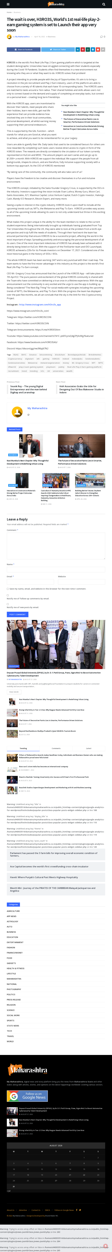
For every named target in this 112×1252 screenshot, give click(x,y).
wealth (69, 371)
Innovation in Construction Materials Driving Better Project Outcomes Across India (21, 493)
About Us (10, 1210)
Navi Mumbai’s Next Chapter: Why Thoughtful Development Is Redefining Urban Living (54, 699)
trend (24, 371)
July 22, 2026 (25, 735)
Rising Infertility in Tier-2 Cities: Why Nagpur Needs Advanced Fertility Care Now (51, 710)
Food (9, 958)
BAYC (24, 355)
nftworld (12, 367)
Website (62, 576)
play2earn (50, 367)
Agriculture (13, 911)
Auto (9, 926)
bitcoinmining (46, 355)
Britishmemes (95, 355)
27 (56, 1180)
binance (33, 355)
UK (48, 371)
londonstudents (93, 359)
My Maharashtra (22, 36)
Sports (10, 1020)
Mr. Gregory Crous (80, 363)
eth (38, 359)
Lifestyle (11, 973)
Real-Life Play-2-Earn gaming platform (84, 367)
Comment (12, 530)
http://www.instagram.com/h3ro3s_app (40, 304)
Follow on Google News (64, 1210)
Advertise (23, 1210)
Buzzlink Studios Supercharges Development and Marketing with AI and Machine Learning (55, 787)
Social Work (13, 1015)
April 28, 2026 (81, 499)
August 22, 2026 (14, 467)
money (66, 363)
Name (10, 564)
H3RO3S (56, 359)
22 (84, 1175)
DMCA (47, 1210)
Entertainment (15, 942)
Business (17, 12)
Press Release (14, 999)
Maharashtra (14, 978)
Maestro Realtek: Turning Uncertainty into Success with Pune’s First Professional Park (54, 777)
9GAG (15, 355)
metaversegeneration (50, 363)
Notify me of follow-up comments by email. (28, 598)
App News (11, 916)
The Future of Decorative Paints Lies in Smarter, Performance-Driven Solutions (51, 720)
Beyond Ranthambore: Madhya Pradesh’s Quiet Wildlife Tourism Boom (47, 731)
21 (70, 1175)
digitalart (29, 359)
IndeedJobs (77, 359)
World (10, 1041)
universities (58, 371)
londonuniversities (16, 363)
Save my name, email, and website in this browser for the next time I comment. (48, 588)
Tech (9, 1031)
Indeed (66, 359)
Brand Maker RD (51, 1216)
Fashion (11, 947)
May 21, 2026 (46, 504)
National (12, 984)
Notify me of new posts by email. (23, 607)
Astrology (12, 921)
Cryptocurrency (15, 359)
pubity (61, 367)
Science (11, 1010)
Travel (10, 1036)
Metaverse (32, 363)
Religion (11, 1005)
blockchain (60, 355)
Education (13, 666)
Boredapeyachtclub (77, 355)
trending (34, 371)
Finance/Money (15, 952)
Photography (14, 989)
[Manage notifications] (105, 1246)
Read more (14, 692)
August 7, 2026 (65, 467)
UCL (42, 371)
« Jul (8, 1191)
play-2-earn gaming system (31, 367)
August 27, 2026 (30, 679)
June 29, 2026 (13, 499)
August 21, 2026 (26, 713)
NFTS (100, 363)
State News (13, 1025)
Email (10, 576)
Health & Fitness (15, 968)
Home (9, 12)
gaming (46, 359)
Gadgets (11, 963)
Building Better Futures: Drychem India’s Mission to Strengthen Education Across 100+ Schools (88, 493)
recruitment (13, 371)
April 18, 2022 (39, 36)
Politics (11, 994)
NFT (93, 363)
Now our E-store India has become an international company (43, 766)
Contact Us (36, 1210)
